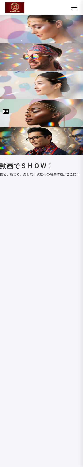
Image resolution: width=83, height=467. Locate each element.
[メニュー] (74, 7)
